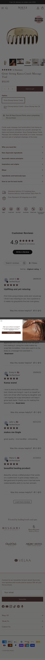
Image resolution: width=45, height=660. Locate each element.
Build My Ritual (11, 332)
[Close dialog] (1, 321)
